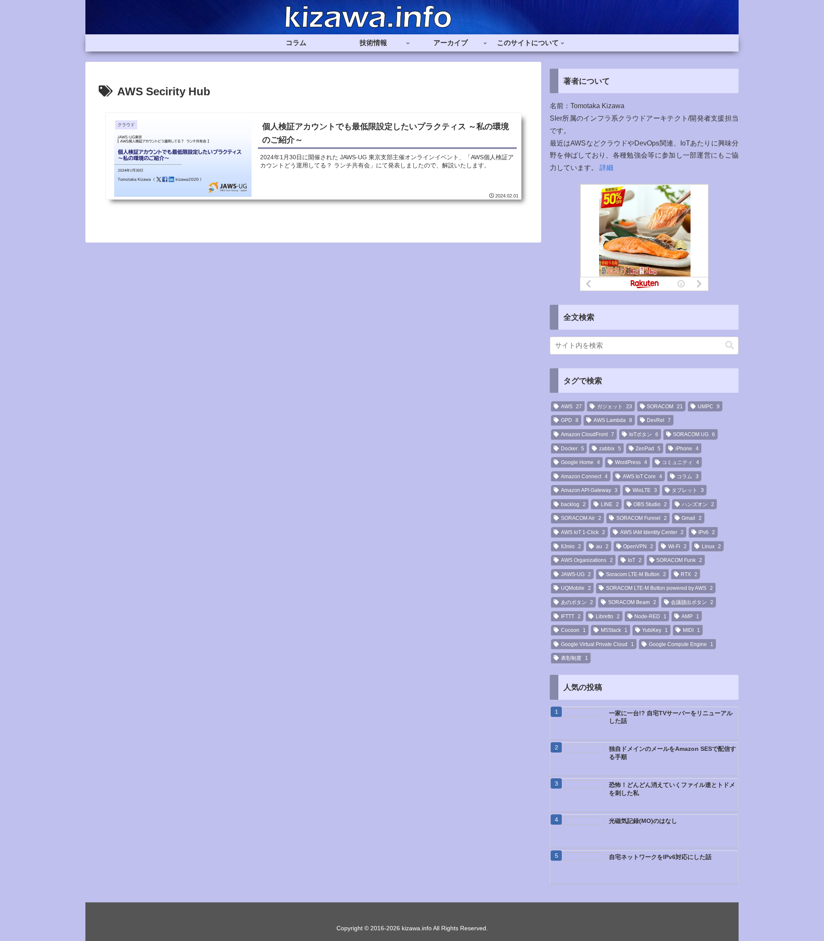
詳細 (606, 167)
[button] (729, 345)
